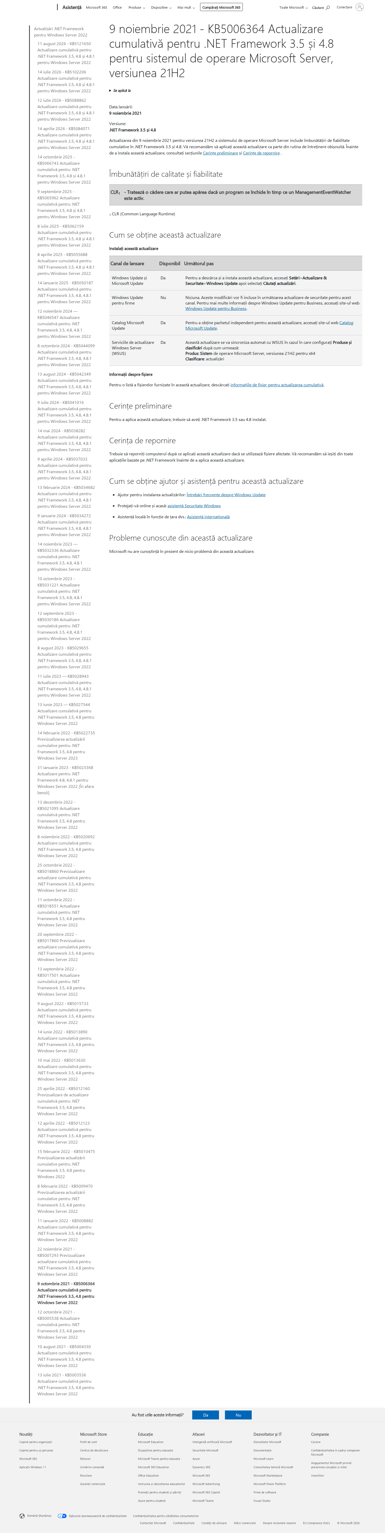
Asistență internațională (208, 516)
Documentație (263, 1450)
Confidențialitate (184, 1523)
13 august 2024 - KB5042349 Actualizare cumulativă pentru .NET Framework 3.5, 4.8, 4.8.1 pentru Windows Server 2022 (64, 383)
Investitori (317, 1475)
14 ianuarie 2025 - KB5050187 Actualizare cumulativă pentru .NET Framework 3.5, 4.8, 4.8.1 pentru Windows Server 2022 (65, 292)
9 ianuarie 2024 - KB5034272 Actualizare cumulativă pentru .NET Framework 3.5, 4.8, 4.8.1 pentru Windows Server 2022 (64, 525)
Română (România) (39, 1516)
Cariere (316, 1442)
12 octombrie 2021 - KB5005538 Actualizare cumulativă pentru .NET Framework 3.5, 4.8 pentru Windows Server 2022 (61, 1324)
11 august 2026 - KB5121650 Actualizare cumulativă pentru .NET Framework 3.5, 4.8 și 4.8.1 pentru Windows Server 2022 (66, 53)
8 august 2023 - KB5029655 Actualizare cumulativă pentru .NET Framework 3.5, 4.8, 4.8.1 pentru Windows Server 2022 (64, 657)
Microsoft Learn (263, 1459)
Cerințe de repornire (261, 153)
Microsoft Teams (203, 1501)
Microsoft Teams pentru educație (159, 1459)
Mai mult (184, 7)
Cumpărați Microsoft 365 (221, 7)
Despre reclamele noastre (279, 1523)
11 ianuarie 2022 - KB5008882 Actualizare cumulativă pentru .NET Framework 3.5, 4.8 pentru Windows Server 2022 (65, 1230)
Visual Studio (262, 1501)
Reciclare (86, 1475)
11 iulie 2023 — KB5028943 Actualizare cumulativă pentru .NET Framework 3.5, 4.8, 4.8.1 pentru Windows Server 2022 (64, 685)
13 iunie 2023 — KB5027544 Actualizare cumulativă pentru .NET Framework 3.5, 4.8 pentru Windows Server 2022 (65, 714)
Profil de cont (88, 1442)
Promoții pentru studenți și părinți (159, 1492)
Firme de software (265, 1492)
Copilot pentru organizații (35, 1442)
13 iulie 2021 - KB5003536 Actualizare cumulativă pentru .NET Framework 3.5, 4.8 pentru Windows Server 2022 (65, 1384)
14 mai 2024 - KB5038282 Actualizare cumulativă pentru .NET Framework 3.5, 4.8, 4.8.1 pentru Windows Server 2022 (64, 440)
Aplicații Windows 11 (32, 1467)
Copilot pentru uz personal (36, 1450)
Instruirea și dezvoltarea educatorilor (161, 1484)
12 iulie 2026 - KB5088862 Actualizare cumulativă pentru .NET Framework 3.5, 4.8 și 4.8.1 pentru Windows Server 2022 (66, 109)
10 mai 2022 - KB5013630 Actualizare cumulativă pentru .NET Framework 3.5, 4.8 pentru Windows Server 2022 (65, 1069)
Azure (196, 1459)
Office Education (148, 1475)
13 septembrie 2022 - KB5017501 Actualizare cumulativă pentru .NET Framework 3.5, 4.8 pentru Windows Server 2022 (61, 981)
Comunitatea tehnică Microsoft (273, 1467)
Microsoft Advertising (206, 1484)
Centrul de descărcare (94, 1450)
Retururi (85, 1459)
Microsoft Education (150, 1442)
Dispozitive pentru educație (155, 1450)
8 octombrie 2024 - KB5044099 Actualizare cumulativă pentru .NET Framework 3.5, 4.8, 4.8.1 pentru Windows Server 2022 (66, 355)
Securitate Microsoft (205, 1450)
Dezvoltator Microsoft (267, 1442)
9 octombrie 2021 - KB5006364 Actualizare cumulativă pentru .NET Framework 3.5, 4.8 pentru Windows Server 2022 (66, 1293)
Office (117, 7)
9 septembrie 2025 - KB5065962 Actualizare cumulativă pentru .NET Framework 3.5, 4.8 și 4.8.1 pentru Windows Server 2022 (64, 204)
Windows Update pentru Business (215, 308)
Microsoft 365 (96, 7)
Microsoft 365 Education (153, 1467)
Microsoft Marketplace (268, 1475)
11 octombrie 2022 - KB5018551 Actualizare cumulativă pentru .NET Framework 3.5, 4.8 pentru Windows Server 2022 (61, 912)
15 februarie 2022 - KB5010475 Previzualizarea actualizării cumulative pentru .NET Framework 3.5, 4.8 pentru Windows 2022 (66, 1164)
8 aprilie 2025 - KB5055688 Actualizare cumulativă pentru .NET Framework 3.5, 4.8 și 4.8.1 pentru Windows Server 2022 (66, 264)
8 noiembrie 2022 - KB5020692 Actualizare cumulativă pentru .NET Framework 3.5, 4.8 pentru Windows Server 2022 (66, 846)
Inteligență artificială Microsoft (212, 1442)
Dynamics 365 (201, 1467)
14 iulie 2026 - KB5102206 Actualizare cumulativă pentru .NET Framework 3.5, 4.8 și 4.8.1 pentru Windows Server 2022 (66, 81)
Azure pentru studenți (152, 1501)
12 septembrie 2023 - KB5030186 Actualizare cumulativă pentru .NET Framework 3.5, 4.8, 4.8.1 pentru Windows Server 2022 (64, 625)
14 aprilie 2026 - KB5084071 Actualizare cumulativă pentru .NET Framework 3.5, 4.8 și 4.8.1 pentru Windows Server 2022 (66, 138)
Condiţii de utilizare (214, 1523)
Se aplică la (121, 90)
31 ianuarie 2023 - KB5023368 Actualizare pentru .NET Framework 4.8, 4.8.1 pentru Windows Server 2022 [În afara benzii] (65, 780)
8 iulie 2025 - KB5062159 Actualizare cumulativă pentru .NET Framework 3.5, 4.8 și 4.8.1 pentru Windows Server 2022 (66, 235)
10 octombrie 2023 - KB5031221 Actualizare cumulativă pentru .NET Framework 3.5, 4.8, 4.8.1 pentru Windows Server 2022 (64, 591)
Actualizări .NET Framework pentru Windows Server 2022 (60, 32)
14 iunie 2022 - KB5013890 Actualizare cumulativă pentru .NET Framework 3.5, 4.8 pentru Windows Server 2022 (65, 1041)
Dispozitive (159, 7)
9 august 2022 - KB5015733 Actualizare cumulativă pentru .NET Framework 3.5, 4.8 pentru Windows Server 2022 (65, 1013)
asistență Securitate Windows (194, 505)
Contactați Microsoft (153, 1523)
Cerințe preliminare (220, 153)
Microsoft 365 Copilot (206, 1492)
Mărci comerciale (245, 1523)
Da (205, 1415)
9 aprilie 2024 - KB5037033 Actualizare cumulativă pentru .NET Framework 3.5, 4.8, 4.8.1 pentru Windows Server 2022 (64, 468)
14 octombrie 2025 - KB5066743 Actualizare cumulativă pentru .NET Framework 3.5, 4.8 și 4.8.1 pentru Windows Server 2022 (64, 169)
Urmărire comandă (92, 1467)
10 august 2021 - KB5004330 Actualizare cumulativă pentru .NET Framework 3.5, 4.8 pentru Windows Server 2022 (65, 1356)
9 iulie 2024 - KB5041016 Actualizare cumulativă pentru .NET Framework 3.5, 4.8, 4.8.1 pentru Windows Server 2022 (64, 411)
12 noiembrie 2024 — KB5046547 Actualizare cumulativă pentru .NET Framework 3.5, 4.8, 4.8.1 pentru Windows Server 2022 (64, 323)
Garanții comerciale (92, 1484)
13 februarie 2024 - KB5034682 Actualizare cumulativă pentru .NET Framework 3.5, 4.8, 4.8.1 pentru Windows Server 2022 (66, 496)
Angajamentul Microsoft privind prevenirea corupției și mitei (331, 1465)
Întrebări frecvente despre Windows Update (226, 494)
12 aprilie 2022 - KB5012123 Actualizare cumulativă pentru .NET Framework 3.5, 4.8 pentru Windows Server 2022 (65, 1132)
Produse (135, 7)
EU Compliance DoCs (316, 1523)
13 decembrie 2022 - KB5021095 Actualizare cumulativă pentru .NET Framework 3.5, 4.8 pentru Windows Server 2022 (61, 814)
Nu (238, 1415)
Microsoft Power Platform (270, 1484)
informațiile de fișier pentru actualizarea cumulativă (276, 384)
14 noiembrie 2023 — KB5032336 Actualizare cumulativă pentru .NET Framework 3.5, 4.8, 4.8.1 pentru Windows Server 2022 (64, 556)
